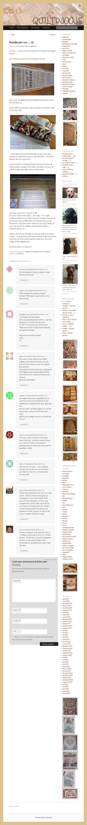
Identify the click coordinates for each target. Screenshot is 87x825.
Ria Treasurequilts (68, 548)
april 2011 (65, 637)
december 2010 (67, 646)
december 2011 (67, 619)
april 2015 (65, 599)
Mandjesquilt (66, 73)
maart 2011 (65, 639)
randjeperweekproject (20, 59)
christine (21, 395)
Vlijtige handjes (67, 557)
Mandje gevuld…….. (68, 154)
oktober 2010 (66, 651)
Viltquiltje (65, 89)
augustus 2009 (67, 682)
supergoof (22, 314)
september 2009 (67, 680)
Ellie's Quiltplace (67, 498)
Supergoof (65, 552)
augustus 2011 (67, 628)
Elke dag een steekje (68, 494)
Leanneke (65, 68)
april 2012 (65, 612)
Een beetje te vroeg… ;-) (69, 163)
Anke (20, 464)
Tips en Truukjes (67, 86)
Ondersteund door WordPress (43, 817)
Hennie (64, 510)
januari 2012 (66, 617)
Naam (16, 610)
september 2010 (67, 653)
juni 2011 (65, 633)
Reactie (16, 580)
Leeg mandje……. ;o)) (68, 156)
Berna (64, 482)
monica (21, 435)
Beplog (64, 480)
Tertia (64, 554)
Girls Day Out (66, 62)
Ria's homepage (67, 550)
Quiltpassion (66, 541)
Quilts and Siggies (68, 545)
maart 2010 (66, 666)
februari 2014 (66, 606)
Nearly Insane (66, 78)
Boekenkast (66, 46)
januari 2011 (66, 644)
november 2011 (67, 621)
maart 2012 (66, 615)
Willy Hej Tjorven (67, 559)
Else (63, 503)
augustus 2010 (67, 655)
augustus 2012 (67, 610)
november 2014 (67, 603)
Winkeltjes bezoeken (69, 91)
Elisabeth (65, 492)
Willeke (21, 290)
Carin (21, 530)
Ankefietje (65, 476)
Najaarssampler (67, 75)
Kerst (64, 64)
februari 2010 (66, 669)
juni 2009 (65, 687)
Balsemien (65, 478)
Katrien (64, 514)
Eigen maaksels (67, 51)
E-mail (16, 620)
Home (12, 28)
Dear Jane (65, 48)
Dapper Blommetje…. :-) (69, 174)
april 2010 (65, 664)
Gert (20, 490)
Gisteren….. (65, 176)
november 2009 (67, 675)
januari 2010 (66, 671)
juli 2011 (64, 630)
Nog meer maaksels (68, 80)
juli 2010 (65, 657)
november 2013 (67, 608)
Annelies (21, 269)
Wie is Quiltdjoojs (22, 28)
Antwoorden (24, 280)
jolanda (64, 315)
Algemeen (29, 251)
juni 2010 (65, 660)
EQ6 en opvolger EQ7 (69, 53)
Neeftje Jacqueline (68, 530)
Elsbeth (64, 500)
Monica (64, 523)
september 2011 (67, 626)
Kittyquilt (65, 516)
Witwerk (65, 93)
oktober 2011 (66, 624)
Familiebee (65, 55)
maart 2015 (66, 601)
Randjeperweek (37, 251)
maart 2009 (66, 693)
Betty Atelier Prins (68, 485)
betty (20, 356)
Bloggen (65, 42)
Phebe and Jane (67, 539)
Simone (64, 310)
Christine (65, 489)
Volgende (53, 34)
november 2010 (67, 648)
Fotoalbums (46, 28)
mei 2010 (65, 662)
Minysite (65, 521)
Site (14, 631)
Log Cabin (65, 71)
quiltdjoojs (33, 46)
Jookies (64, 512)
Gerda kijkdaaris (67, 505)
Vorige (12, 34)
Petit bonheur (66, 534)
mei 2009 (65, 689)
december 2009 (67, 673)
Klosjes (64, 66)
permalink (20, 253)
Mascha (64, 518)
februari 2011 (66, 642)
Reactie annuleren (50, 559)
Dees (64, 319)
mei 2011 (65, 635)
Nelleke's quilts (67, 532)
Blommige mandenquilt (69, 44)
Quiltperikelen (66, 543)
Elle (63, 496)
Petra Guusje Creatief (69, 536)
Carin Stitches (66, 487)
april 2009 (65, 691)
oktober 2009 (66, 678)
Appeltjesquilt (66, 39)
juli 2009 (65, 684)
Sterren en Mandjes (68, 84)
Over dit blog (35, 28)
